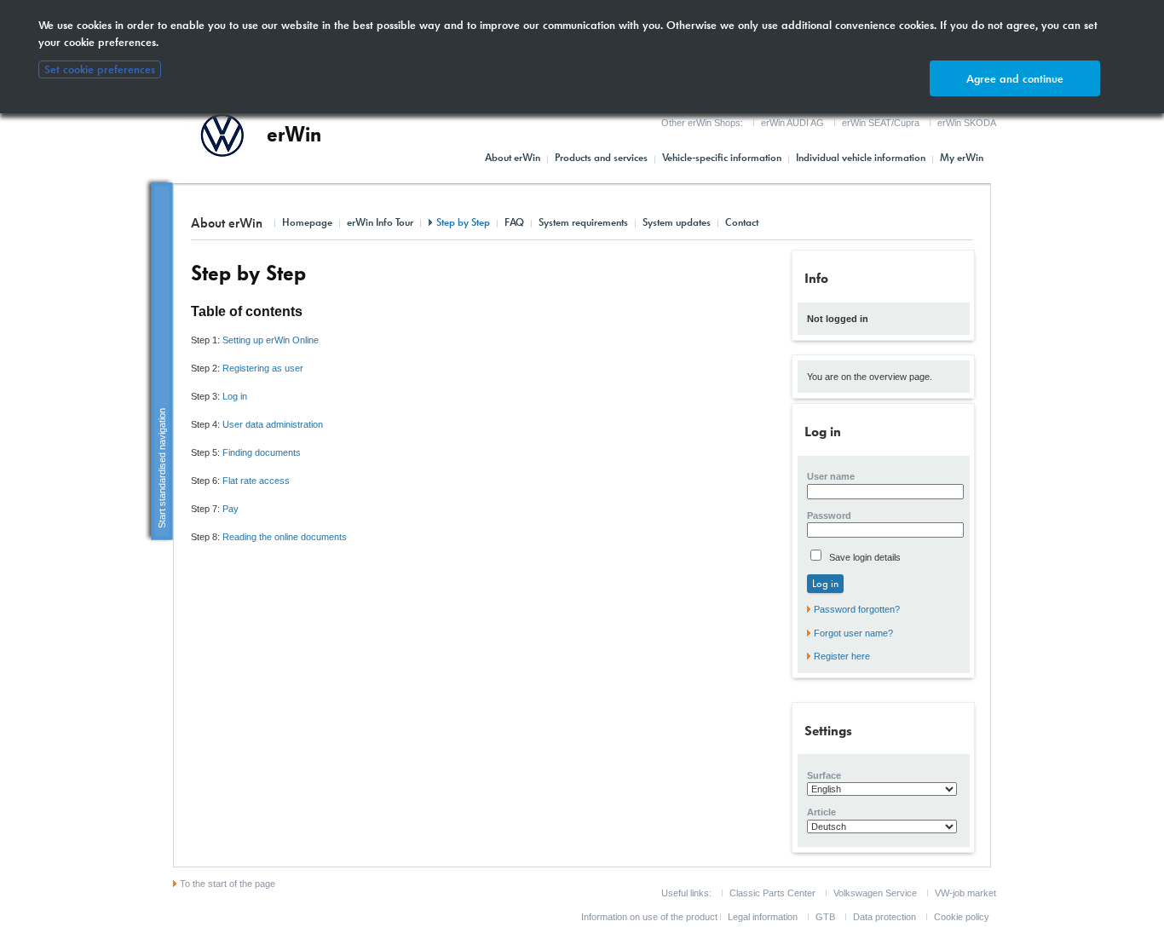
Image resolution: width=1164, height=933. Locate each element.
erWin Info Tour (380, 222)
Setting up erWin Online (270, 340)
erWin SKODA (966, 123)
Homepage (307, 222)
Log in (234, 396)
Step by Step (463, 222)
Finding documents (261, 452)
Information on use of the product (649, 917)
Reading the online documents (284, 537)
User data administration (272, 424)
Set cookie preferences (99, 69)
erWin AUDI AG (792, 123)
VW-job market (965, 893)
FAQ (514, 222)
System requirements (583, 222)
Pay (230, 509)
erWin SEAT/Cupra (880, 123)
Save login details (864, 557)
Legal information (763, 917)
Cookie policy (961, 917)
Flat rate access (256, 480)
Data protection (884, 917)
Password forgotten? (857, 609)
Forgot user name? (853, 633)
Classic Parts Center (772, 893)
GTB (825, 917)
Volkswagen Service (875, 893)
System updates (677, 222)
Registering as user (262, 368)
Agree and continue (1014, 79)
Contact (741, 222)
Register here (842, 656)
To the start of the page (227, 883)
